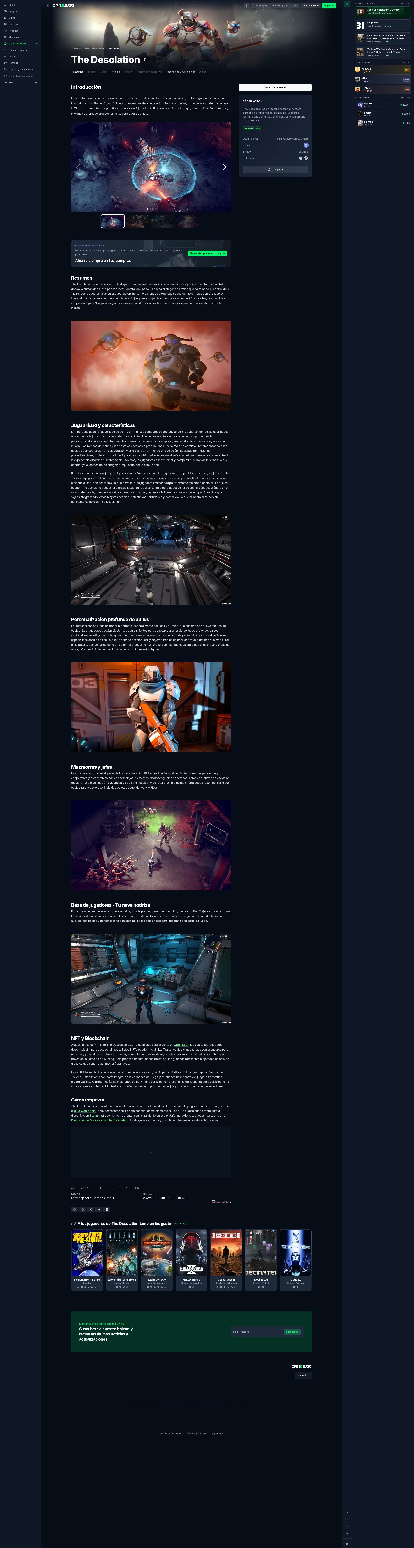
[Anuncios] (347, 1512)
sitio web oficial (85, 1110)
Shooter (87, 1283)
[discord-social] (98, 1209)
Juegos (76, 48)
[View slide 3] (162, 221)
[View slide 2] (137, 221)
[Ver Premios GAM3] (304, 57)
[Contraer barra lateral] (47, 5)
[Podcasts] (347, 1533)
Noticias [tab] (115, 71)
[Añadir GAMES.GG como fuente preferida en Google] (298, 1387)
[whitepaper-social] (82, 1209)
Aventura (300, 1283)
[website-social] (74, 1209)
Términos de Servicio (196, 1433)
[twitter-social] (90, 1209)
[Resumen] (347, 4)
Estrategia (232, 1283)
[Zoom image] (151, 167)
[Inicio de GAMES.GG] (63, 5)
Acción (117, 1283)
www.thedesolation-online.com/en (169, 1198)
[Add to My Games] (145, 59)
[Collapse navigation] (347, 1544)
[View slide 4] (187, 221)
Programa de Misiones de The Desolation (99, 1120)
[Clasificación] (347, 1519)
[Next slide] (311, 1260)
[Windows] (300, 158)
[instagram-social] (107, 1209)
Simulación (158, 1283)
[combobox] (247, 5)
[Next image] (224, 167)
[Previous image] (78, 167)
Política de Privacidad (170, 1433)
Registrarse (217, 1433)
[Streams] (347, 1526)
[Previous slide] (71, 1260)
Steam (94, 1115)
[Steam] (306, 158)
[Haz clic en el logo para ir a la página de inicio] (301, 1366)
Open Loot (181, 1044)
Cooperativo (196, 1283)
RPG (264, 1283)
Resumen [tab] (78, 71)
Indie (149, 1283)
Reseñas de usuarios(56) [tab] (180, 71)
